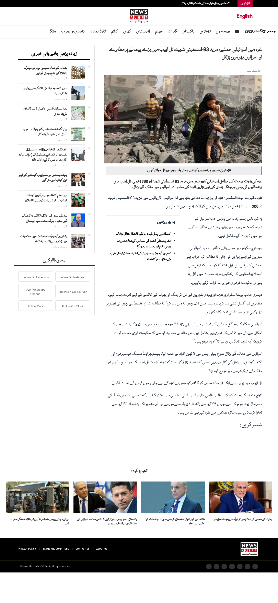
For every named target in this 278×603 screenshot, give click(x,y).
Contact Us (83, 548)
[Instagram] (255, 566)
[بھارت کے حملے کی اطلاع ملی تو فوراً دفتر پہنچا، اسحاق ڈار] (241, 497)
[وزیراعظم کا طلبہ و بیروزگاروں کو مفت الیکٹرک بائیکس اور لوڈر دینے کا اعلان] (78, 200)
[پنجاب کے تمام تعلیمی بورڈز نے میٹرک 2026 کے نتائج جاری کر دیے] (78, 72)
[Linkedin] (209, 566)
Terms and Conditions (56, 548)
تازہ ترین (205, 31)
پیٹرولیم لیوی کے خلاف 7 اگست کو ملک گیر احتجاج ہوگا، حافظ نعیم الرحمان (44, 218)
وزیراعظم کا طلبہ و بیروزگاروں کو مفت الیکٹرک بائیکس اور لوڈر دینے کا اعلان (46, 198)
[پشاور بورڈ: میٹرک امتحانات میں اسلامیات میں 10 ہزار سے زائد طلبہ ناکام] (78, 241)
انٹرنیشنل (143, 31)
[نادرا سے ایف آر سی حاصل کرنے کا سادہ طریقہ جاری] (78, 113)
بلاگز (52, 31)
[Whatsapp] (27, 3)
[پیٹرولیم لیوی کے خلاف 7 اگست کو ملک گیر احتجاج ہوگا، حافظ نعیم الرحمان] (78, 220)
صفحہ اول (223, 31)
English (245, 16)
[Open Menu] (237, 31)
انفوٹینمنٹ (98, 31)
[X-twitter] (247, 566)
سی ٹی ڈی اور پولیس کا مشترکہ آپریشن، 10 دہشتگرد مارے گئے (39, 521)
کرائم (114, 31)
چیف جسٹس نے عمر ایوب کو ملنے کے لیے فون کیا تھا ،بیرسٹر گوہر (43, 178)
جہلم (159, 31)
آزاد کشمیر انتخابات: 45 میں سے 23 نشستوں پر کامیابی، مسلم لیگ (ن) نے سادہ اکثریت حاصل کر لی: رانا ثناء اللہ (43, 154)
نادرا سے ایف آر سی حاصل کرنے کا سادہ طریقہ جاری (45, 111)
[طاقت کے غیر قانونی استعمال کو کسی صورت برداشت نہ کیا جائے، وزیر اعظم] (173, 497)
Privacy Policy (27, 548)
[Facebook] (216, 566)
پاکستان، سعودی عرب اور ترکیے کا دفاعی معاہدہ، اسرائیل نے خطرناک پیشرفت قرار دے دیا (107, 521)
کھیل (127, 31)
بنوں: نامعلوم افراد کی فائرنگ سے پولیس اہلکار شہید (45, 91)
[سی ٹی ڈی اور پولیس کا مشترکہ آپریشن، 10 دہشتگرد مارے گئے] (37, 497)
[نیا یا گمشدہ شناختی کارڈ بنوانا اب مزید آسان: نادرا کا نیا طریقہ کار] (78, 134)
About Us (101, 548)
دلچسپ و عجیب (73, 31)
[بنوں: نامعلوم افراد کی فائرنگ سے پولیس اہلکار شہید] (78, 93)
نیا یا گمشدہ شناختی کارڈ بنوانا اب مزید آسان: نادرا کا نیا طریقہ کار (45, 132)
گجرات (172, 31)
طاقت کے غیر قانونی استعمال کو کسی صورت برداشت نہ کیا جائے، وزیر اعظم (175, 521)
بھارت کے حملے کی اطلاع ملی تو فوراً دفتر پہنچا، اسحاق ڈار (243, 519)
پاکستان (188, 31)
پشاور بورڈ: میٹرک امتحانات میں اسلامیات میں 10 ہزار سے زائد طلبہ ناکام (43, 239)
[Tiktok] (25, 3)
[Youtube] (232, 566)
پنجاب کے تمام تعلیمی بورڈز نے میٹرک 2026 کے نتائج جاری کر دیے (45, 71)
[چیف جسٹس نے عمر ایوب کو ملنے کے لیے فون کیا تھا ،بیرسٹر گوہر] (78, 179)
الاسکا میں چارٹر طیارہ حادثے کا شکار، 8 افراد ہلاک (205, 3)
